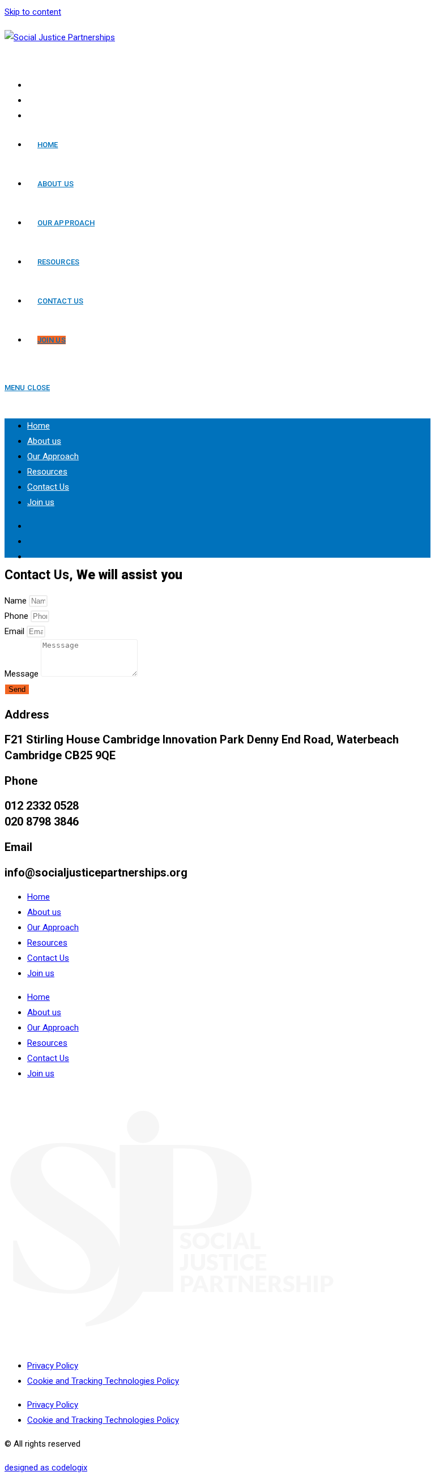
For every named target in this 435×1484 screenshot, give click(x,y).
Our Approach (53, 456)
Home (38, 426)
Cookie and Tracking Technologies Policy (103, 1381)
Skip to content (33, 12)
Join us (40, 502)
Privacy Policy (52, 1366)
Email (16, 631)
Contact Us (48, 487)
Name (17, 601)
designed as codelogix (46, 1467)
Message (23, 674)
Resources (47, 472)
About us (44, 441)
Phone (18, 616)
